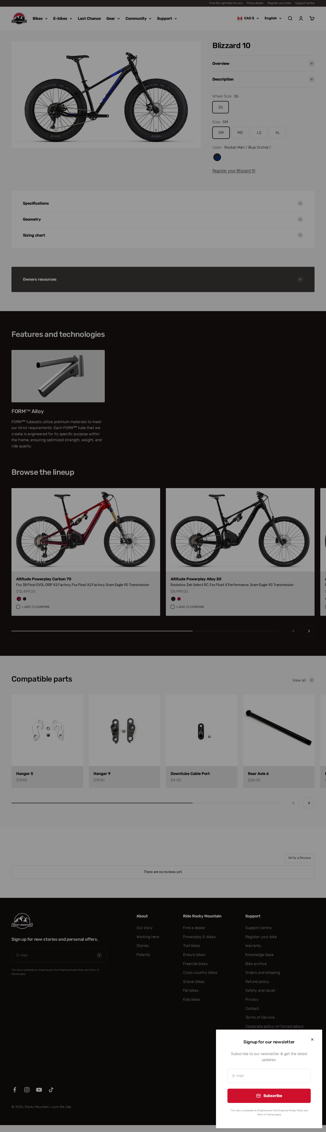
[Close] (312, 1039)
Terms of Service (266, 1114)
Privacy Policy (296, 1110)
